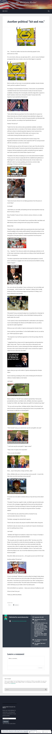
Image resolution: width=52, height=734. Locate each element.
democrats (36, 625)
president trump (38, 632)
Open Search (48, 11)
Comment (40, 667)
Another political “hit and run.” (26, 21)
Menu (6, 11)
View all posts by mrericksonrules (19, 621)
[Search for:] (26, 689)
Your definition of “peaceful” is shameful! (40, 640)
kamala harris (40, 629)
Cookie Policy (25, 731)
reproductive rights (38, 633)
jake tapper (36, 628)
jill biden (42, 628)
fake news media (43, 627)
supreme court (39, 635)
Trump (35, 636)
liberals (42, 631)
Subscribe (6, 721)
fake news (43, 619)
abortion (43, 623)
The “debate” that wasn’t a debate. (39, 644)
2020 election (37, 619)
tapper (45, 635)
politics (36, 620)
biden (42, 624)
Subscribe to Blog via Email (9, 707)
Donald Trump (43, 625)
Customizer (13, 683)
